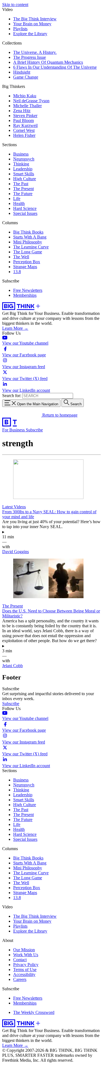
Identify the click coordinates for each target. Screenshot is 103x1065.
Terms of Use (25, 969)
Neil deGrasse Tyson (31, 100)
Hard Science (25, 208)
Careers (19, 979)
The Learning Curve (31, 247)
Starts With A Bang (29, 237)
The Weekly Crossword (33, 1012)
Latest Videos (14, 506)
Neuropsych (23, 159)
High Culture (24, 178)
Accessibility (24, 974)
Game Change (25, 77)
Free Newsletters (27, 290)
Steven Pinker (25, 115)
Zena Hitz (21, 110)
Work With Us (25, 954)
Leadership (22, 169)
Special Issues (25, 213)
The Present (23, 188)
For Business (14, 430)
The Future (22, 193)
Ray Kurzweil (25, 125)
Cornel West (24, 130)
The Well (21, 256)
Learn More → (15, 328)
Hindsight (21, 72)
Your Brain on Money (32, 23)
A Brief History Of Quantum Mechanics (48, 62)
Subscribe (34, 430)
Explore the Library (30, 33)
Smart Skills (23, 173)
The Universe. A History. (35, 52)
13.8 (17, 271)
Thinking (21, 164)
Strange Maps (25, 266)
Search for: (11, 395)
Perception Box (26, 261)
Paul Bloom (23, 120)
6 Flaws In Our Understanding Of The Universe (55, 67)
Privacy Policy (25, 964)
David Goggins (15, 551)
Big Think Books (28, 232)
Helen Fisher (24, 135)
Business (21, 154)
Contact (20, 959)
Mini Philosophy (27, 242)
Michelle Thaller (27, 105)
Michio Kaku (24, 95)
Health (19, 203)
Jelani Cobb (12, 665)
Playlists (20, 28)
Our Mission (24, 949)
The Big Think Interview (35, 18)
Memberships (25, 295)
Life (16, 198)
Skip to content (15, 4)
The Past (20, 183)
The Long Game (27, 251)
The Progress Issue (29, 57)
